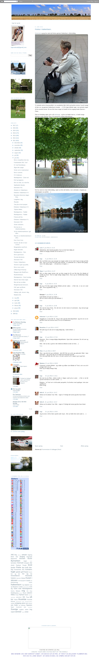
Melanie (18, 591)
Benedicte (43, 327)
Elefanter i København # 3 (21, 192)
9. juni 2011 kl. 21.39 (51, 294)
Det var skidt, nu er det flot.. (22, 182)
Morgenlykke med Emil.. (21, 247)
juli (15, 155)
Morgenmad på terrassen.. (21, 284)
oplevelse (13, 597)
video (23, 612)
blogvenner (46, 237)
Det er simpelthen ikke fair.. (21, 160)
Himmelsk (28, 575)
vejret (13, 612)
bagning (30, 555)
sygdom (21, 609)
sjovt (23, 603)
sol (19, 605)
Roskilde (22, 599)
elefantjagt (57, 114)
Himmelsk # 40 (18, 222)
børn (31, 561)
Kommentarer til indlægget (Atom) (51, 449)
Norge (17, 594)
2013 (14, 135)
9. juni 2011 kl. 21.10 (49, 247)
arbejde (24, 555)
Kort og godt (16, 389)
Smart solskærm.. (19, 224)
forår (26, 567)
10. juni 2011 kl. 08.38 (51, 363)
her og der (15, 574)
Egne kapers (23, 366)
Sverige (14, 609)
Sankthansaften (28, 601)
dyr (31, 563)
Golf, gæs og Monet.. (20, 287)
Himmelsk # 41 (18, 187)
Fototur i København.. (43, 29)
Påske (16, 599)
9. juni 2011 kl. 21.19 (51, 259)
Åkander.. (16, 202)
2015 (14, 130)
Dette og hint (16, 327)
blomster (22, 558)
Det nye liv (16, 377)
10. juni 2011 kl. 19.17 (51, 392)
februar (16, 305)
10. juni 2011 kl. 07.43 (51, 337)
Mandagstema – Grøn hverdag (22, 277)
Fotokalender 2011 (19, 569)
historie (13, 578)
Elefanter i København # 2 (21, 207)
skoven (30, 603)
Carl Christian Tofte (18, 352)
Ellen (41, 351)
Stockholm (19, 607)
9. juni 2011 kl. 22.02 (51, 316)
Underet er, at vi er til (19, 340)
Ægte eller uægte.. (19, 167)
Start (61, 446)
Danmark (20, 563)
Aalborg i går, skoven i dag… (22, 292)
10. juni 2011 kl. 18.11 (51, 376)
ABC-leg (14, 555)
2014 (14, 133)
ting (31, 609)
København (54, 237)
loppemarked (26, 586)
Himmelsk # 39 (18, 259)
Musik (24, 593)
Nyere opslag (38, 446)
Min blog (29, 591)
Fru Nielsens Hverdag (19, 322)
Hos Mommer (17, 335)
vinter (26, 612)
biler (17, 556)
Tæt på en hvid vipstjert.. (21, 204)
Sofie (16, 605)
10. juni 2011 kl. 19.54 (51, 411)
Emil (30, 565)
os (24, 597)
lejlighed (27, 585)
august (16, 153)
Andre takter (16, 405)
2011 (14, 140)
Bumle (30, 558)
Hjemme (18, 578)
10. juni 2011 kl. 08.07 (49, 351)
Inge (41, 259)
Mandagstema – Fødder (20, 212)
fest (23, 567)
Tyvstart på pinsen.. (19, 257)
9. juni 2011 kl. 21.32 (51, 283)
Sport (12, 607)
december (17, 142)
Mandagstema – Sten (20, 252)
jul (31, 580)
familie (13, 567)
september (17, 150)
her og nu (27, 574)
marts (16, 303)
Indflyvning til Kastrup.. (20, 269)
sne (12, 605)
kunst (30, 582)
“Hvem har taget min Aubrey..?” (21, 336)
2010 (14, 311)
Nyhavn (21, 594)
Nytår (26, 594)
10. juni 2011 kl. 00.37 (52, 327)
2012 (14, 138)
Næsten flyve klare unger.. (21, 279)
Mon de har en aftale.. (20, 282)
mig (23, 591)
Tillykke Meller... (18, 209)
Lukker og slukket (17, 323)
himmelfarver (15, 575)
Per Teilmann (17, 394)
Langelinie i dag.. (18, 199)
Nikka (13, 594)
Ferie (18, 567)
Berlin (12, 556)
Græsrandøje (16, 390)
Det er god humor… (19, 254)
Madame (42, 363)
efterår (12, 565)
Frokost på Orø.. (18, 217)
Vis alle (30, 408)
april (15, 300)
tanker (26, 609)
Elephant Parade (21, 565)
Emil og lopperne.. (19, 180)
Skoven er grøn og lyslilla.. (21, 264)
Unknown (42, 316)
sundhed (30, 607)
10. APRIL (23, 354)
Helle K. (42, 392)
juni (15, 158)
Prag (27, 597)
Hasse (26, 572)
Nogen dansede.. (18, 249)
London (21, 586)
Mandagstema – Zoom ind (21, 177)
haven (30, 572)
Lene (41, 247)
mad (19, 588)
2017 (14, 125)
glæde (18, 572)
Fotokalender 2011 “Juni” (21, 162)
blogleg (22, 556)
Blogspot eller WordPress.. (21, 272)
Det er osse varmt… (19, 267)
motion (20, 593)
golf (22, 572)
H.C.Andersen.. (18, 175)
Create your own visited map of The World (49, 652)
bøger (25, 561)
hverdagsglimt (22, 580)
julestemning (14, 582)
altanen (19, 554)
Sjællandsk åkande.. (19, 185)
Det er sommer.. (18, 172)
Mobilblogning (14, 593)
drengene (26, 563)
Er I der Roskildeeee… (20, 165)
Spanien (29, 605)
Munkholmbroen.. (19, 274)
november (17, 145)
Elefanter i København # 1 (21, 219)
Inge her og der (16, 23)
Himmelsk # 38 (18, 290)
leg (23, 585)
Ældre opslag (84, 446)
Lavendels (16, 364)
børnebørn (14, 563)
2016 (14, 128)
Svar (41, 253)
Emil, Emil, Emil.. (19, 240)
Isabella (28, 580)
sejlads (13, 603)
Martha (13, 591)
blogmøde (29, 556)
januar (16, 308)
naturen (29, 593)
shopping (18, 603)
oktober (16, 147)
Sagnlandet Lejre (20, 601)
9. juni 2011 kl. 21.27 (49, 271)
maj (15, 298)
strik (25, 607)
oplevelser (19, 597)
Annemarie (38, 33)
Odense (30, 594)
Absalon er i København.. (21, 190)
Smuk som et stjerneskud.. (21, 170)
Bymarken (15, 561)
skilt (27, 603)
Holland (23, 578)
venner (18, 612)
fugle (13, 572)
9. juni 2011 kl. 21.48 (51, 305)
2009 (14, 313)
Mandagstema (27, 588)
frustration (28, 569)
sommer (23, 605)
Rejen (41, 271)
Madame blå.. (18, 295)
